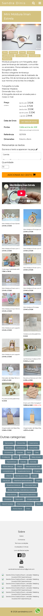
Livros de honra (8, 471)
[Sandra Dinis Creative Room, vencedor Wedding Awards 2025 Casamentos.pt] (21, 580)
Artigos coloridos (32, 499)
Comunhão (21, 56)
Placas (19, 466)
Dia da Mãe (21, 443)
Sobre (21, 536)
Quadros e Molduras (14, 485)
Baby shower (36, 457)
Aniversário (34, 56)
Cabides (23, 462)
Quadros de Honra (24, 471)
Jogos (38, 480)
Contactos (21, 539)
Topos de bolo (11, 462)
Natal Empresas (7, 504)
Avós (15, 457)
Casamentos (33, 443)
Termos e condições (21, 543)
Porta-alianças (8, 466)
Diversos (24, 457)
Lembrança (8, 56)
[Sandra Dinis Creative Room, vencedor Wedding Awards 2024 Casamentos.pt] (21, 584)
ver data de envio (29, 121)
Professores (6, 457)
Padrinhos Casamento (28, 494)
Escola (39, 504)
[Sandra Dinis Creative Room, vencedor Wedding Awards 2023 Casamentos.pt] (21, 589)
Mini (5, 52)
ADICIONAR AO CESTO (20, 175)
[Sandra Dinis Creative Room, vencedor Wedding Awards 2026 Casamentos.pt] (21, 576)
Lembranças (21, 448)
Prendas (20, 452)
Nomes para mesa (22, 476)
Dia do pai (6, 480)
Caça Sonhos (11, 494)
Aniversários (9, 452)
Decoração (19, 499)
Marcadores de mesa (33, 466)
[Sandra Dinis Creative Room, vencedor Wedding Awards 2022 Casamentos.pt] (21, 593)
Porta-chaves (17, 508)
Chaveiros (7, 499)
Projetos (37, 471)
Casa (36, 452)
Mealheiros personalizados (23, 480)
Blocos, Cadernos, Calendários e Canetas (21, 490)
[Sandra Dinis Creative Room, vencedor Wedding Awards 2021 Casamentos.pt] (21, 597)
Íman (22, 52)
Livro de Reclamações (21, 550)
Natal (29, 452)
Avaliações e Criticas (21, 547)
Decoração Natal (30, 485)
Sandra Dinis (14, 3)
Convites (33, 462)
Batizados (8, 448)
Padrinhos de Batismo (24, 504)
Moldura (13, 52)
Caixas (34, 476)
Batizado (7, 59)
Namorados (9, 443)
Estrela (31, 52)
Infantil (8, 476)
